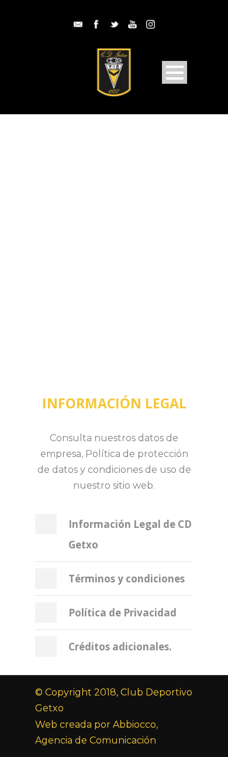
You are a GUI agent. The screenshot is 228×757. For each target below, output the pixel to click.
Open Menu (174, 72)
